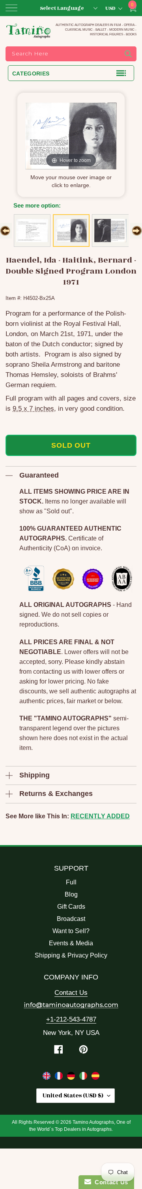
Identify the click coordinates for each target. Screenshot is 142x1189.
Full (71, 882)
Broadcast (71, 918)
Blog (71, 894)
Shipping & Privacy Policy (71, 955)
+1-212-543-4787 (71, 1019)
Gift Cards (71, 906)
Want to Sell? (71, 931)
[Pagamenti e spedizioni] (84, 1077)
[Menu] (11, 8)
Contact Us (71, 992)
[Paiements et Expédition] (60, 1077)
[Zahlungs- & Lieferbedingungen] (72, 1077)
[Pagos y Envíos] (95, 1077)
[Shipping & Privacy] (47, 1077)
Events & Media (71, 943)
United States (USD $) (73, 1095)
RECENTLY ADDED (100, 816)
